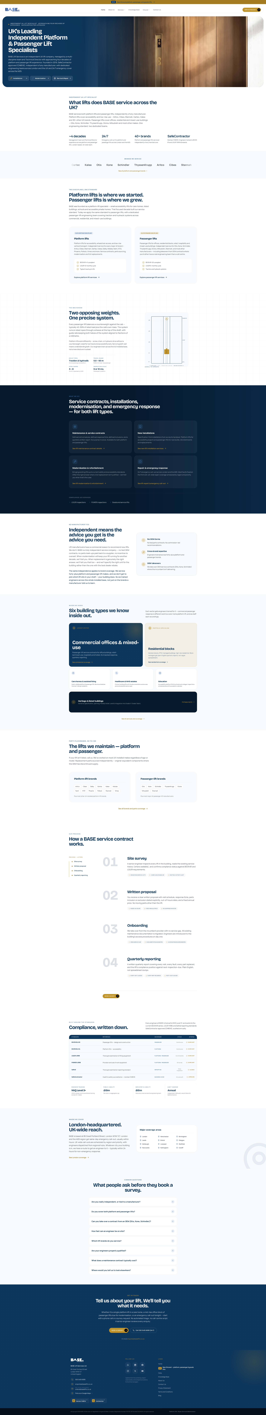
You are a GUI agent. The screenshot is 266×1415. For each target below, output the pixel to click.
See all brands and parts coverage (133, 808)
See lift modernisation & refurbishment (87, 483)
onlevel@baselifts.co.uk (83, 1389)
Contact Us (157, 10)
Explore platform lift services (85, 277)
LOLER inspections (78, 502)
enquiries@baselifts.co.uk (135, 1339)
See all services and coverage (132, 719)
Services (121, 10)
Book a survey (110, 996)
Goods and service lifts (120, 502)
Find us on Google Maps (83, 1393)
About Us (111, 10)
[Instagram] (127, 1371)
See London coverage (77, 1157)
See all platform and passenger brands (131, 171)
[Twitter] (135, 1371)
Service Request (250, 10)
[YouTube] (142, 1371)
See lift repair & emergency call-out (152, 483)
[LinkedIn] (135, 1364)
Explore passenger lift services (152, 277)
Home (103, 10)
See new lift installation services (151, 448)
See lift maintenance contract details (87, 448)
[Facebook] (142, 1364)
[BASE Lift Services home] (12, 10)
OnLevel (145, 10)
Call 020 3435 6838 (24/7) (145, 1330)
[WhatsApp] (127, 1364)
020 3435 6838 (80, 1379)
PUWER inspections (98, 502)
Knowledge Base (134, 10)
